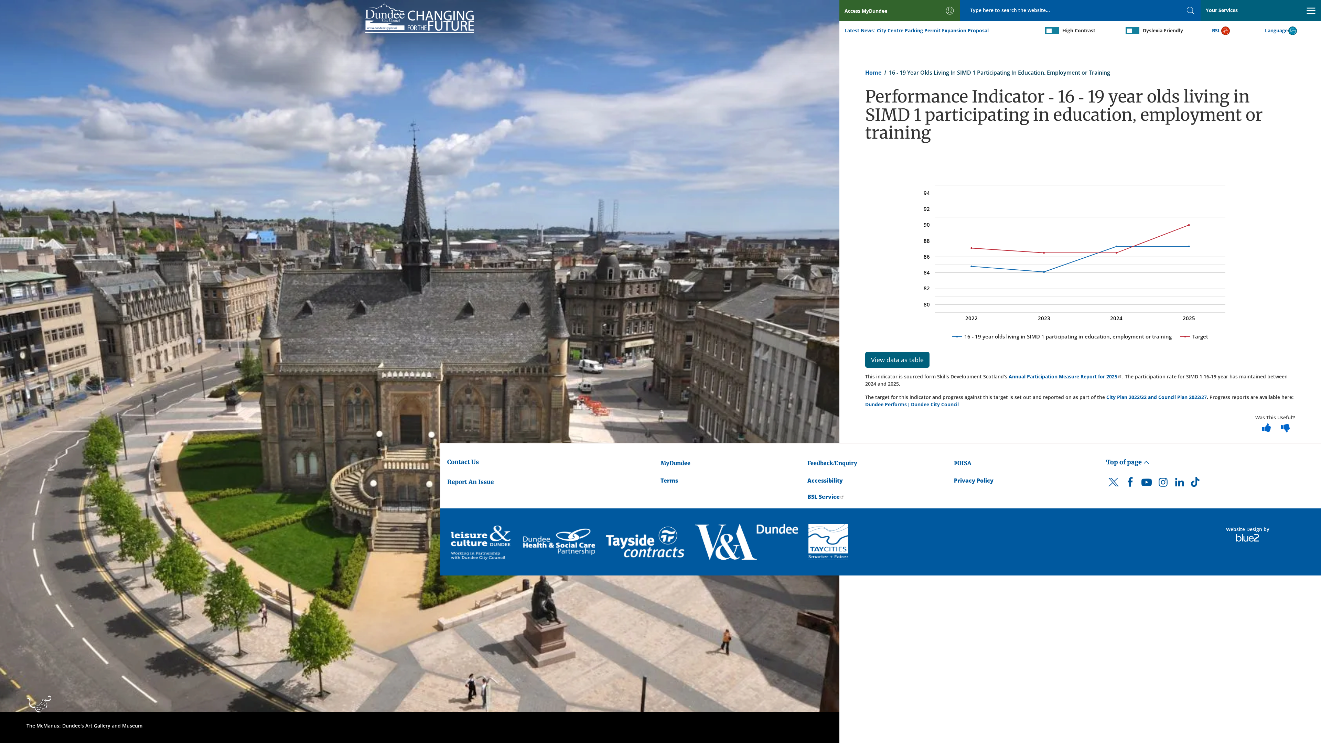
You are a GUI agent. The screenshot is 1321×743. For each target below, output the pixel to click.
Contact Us (463, 462)
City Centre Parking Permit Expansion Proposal (933, 30)
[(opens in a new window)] (481, 542)
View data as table (897, 360)
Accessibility (825, 480)
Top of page (1124, 462)
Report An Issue (470, 482)
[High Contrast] (1052, 30)
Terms (669, 480)
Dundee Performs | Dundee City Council (912, 404)
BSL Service (823, 496)
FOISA (962, 463)
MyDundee (675, 463)
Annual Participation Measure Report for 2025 (1063, 376)
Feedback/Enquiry (832, 463)
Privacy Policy (974, 480)
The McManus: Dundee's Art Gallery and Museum (84, 725)
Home (873, 72)
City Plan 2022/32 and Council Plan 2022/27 (1156, 397)
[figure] (1080, 259)
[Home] (420, 17)
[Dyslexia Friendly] (1132, 30)
